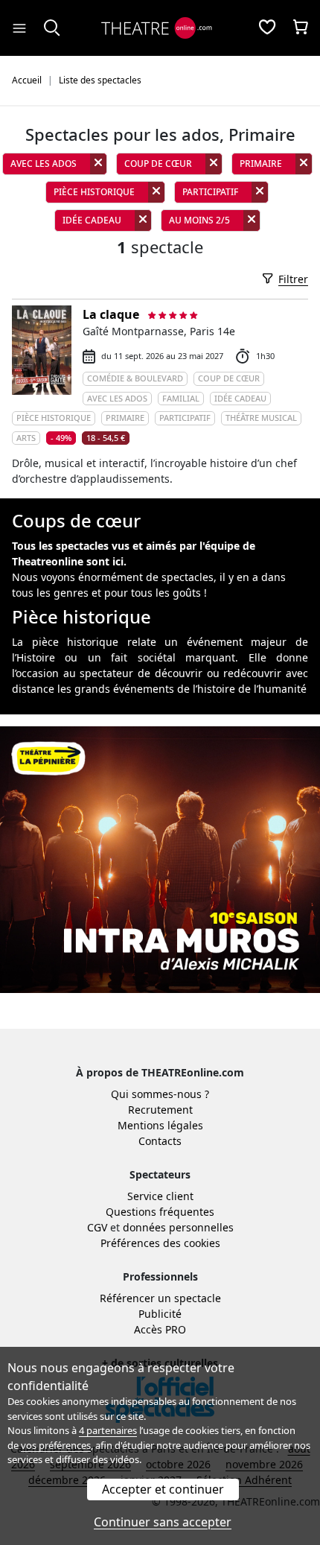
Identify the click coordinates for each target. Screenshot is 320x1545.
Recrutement (160, 1110)
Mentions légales (160, 1125)
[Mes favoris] (267, 28)
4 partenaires (108, 1430)
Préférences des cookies (160, 1243)
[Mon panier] (300, 28)
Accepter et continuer (163, 1489)
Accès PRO (160, 1329)
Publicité (160, 1314)
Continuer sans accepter (162, 1522)
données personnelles (178, 1227)
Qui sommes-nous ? (160, 1094)
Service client (160, 1196)
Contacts (160, 1141)
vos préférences (56, 1445)
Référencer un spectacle (160, 1298)
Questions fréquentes (160, 1212)
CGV (97, 1227)
